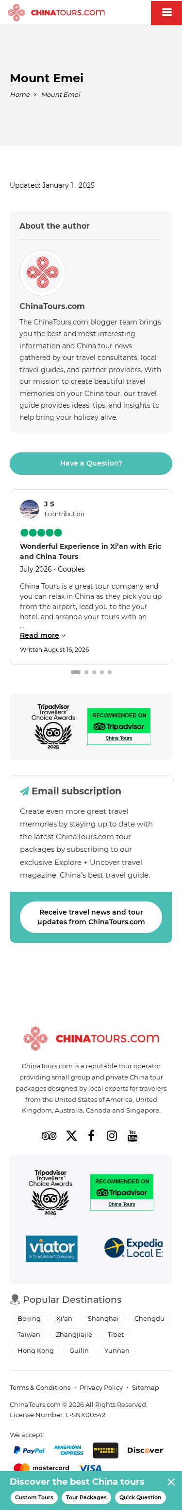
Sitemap (145, 1387)
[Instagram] (112, 1135)
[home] (56, 13)
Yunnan (117, 1350)
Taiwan (28, 1334)
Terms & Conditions (40, 1387)
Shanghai (103, 1318)
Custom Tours (34, 1497)
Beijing (29, 1318)
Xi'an (64, 1318)
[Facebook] (91, 1135)
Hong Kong (35, 1350)
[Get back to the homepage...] (91, 1038)
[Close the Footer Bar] (171, 1482)
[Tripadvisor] (53, 727)
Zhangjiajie (74, 1334)
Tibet (116, 1334)
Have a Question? (91, 463)
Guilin (79, 1350)
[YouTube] (133, 1135)
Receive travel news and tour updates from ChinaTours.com (91, 917)
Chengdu (149, 1318)
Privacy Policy (101, 1387)
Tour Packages (86, 1497)
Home (20, 94)
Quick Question (140, 1497)
